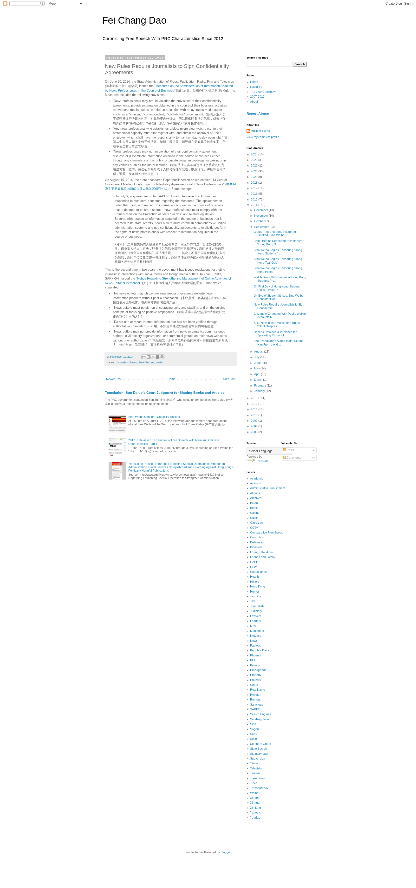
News (133, 362)
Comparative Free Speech (267, 532)
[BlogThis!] (148, 356)
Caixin (254, 518)
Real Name (257, 689)
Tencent (255, 773)
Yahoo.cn (256, 812)
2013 (254, 398)
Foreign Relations (261, 552)
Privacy (255, 665)
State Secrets (146, 362)
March (258, 379)
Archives (255, 498)
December (261, 210)
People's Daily (259, 650)
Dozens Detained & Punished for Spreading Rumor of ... (275, 333)
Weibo (159, 362)
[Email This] (143, 356)
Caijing (255, 512)
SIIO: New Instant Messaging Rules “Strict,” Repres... (277, 324)
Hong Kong (257, 586)
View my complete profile (263, 137)
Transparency (259, 788)
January (260, 391)
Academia (256, 478)
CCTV (254, 527)
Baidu (254, 503)
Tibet (253, 783)
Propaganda (258, 670)
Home (172, 379)
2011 (254, 409)
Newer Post (113, 379)
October (259, 221)
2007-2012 (257, 96)
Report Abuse (258, 113)
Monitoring (257, 631)
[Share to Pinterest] (162, 356)
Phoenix (255, 655)
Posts (290, 450)
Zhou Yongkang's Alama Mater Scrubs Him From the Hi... (278, 342)
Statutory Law (259, 753)
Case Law (256, 522)
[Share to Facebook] (157, 356)
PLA (253, 660)
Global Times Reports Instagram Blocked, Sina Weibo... (275, 233)
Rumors (255, 699)
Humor (254, 591)
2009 (254, 420)
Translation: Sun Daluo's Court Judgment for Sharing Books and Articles (164, 392)
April (257, 374)
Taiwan (255, 763)
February (260, 385)
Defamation (257, 542)
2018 (254, 182)
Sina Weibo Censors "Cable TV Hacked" (154, 417)
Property (255, 675)
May (257, 368)
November (261, 215)
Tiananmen (257, 778)
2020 (254, 177)
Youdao (255, 817)
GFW (253, 567)
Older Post (228, 379)
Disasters (256, 547)
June (257, 363)
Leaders (255, 621)
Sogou (254, 729)
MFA (253, 626)
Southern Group (260, 744)
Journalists (122, 362)
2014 (254, 205)
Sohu (253, 734)
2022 (254, 165)
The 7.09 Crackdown (263, 91)
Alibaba (255, 493)
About (254, 101)
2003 (254, 432)
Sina (253, 724)
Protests (255, 680)
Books (254, 508)
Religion (255, 694)
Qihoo (254, 685)
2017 (254, 188)
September (261, 227)
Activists (255, 483)
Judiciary (256, 611)
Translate (262, 461)
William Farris (260, 131)
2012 (254, 404)
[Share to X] (152, 356)
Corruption (257, 537)
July (257, 357)
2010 (254, 415)
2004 (254, 426)
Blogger (226, 852)
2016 (254, 193)
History (254, 581)
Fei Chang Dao (134, 20)
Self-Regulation (260, 719)
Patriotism (256, 645)
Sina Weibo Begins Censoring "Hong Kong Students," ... (278, 251)
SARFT (255, 709)
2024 (254, 154)
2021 (254, 171)
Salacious (256, 704)
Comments (293, 457)
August (259, 351)
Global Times (258, 572)
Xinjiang (255, 807)
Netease (255, 635)
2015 (254, 199)
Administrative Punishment (267, 488)
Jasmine (255, 596)
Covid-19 (256, 87)
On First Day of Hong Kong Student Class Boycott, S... (276, 288)
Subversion (257, 758)
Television (256, 768)
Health (254, 576)
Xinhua (255, 802)
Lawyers (255, 616)
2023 (254, 160)
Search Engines (260, 714)
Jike (252, 601)
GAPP (254, 562)
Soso (253, 739)
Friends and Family (262, 557)
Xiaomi (254, 798)
